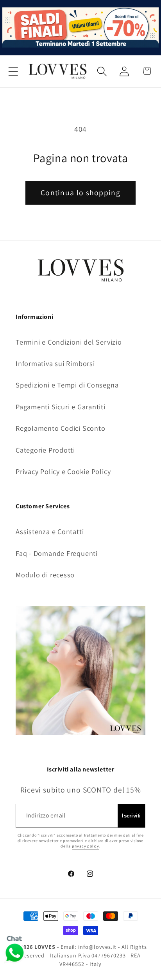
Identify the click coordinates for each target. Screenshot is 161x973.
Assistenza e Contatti (50, 531)
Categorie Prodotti (45, 450)
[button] (13, 71)
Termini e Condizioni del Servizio (69, 342)
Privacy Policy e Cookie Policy (63, 471)
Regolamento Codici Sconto (61, 428)
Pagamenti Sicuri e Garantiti (61, 406)
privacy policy (85, 846)
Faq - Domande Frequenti (57, 553)
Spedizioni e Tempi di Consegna (67, 384)
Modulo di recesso (45, 574)
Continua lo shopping (80, 193)
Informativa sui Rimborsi (55, 363)
